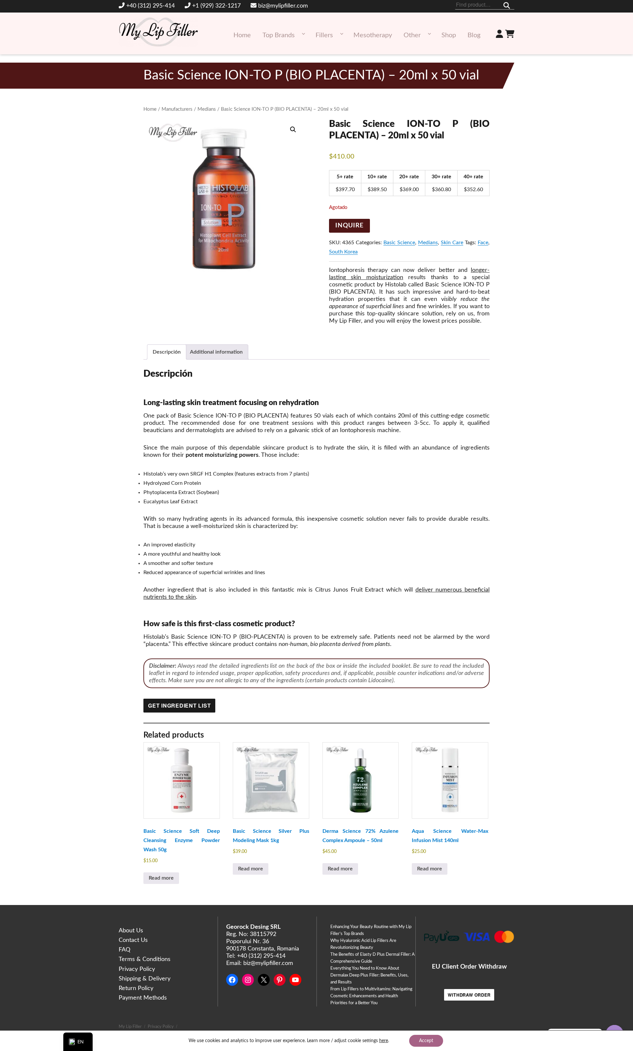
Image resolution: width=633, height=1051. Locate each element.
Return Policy (136, 988)
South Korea (343, 251)
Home (242, 35)
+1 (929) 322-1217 (216, 6)
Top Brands (278, 35)
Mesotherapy (372, 35)
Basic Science (399, 242)
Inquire (349, 225)
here (383, 1040)
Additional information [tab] (216, 352)
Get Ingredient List (179, 705)
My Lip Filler (130, 1027)
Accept (426, 1040)
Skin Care (452, 242)
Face (483, 242)
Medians (206, 109)
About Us (131, 931)
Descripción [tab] (167, 352)
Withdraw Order (469, 995)
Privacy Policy (137, 969)
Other (412, 35)
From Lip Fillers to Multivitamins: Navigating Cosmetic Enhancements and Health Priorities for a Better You (371, 996)
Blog (473, 35)
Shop (448, 35)
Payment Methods (143, 998)
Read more (161, 878)
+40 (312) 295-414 (150, 6)
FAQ (124, 950)
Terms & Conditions (144, 959)
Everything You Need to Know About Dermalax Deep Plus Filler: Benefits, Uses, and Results (369, 975)
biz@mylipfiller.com (283, 6)
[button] (293, 129)
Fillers (324, 35)
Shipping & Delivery (144, 979)
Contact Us (133, 940)
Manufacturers (177, 109)
